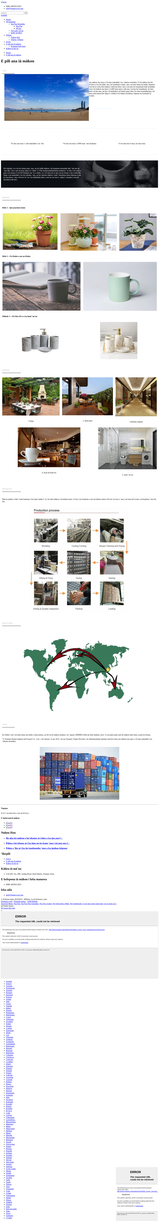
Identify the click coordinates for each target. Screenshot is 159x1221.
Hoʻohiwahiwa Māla (61, 904)
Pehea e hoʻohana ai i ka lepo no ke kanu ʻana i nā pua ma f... (37, 843)
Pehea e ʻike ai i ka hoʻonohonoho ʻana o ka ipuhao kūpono (36, 848)
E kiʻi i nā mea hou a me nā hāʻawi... (15, 813)
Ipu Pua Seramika (18, 24)
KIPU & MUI (16, 33)
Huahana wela (6, 901)
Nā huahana (10, 22)
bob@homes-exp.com (14, 895)
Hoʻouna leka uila (8, 908)
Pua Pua (19, 26)
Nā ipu (18, 28)
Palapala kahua (20, 901)
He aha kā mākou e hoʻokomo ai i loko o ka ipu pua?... (34, 838)
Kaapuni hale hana (18, 46)
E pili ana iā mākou (13, 44)
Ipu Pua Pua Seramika (30, 904)
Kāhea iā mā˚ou (12, 48)
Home (8, 19)
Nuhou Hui (15, 37)
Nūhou (8, 35)
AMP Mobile (32, 901)
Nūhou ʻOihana (17, 40)
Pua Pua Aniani (46, 904)
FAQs (8, 42)
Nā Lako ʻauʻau (17, 31)
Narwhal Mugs (7, 904)
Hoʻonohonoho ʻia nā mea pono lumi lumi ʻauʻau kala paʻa (93, 904)
